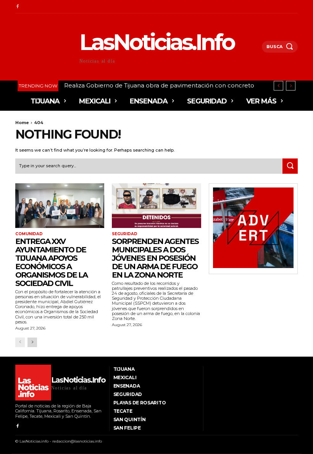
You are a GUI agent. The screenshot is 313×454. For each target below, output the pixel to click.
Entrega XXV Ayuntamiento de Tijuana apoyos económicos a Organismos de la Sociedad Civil (51, 262)
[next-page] (32, 342)
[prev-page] (20, 342)
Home (22, 122)
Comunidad (29, 234)
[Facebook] (17, 7)
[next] (290, 85)
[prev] (278, 85)
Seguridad (124, 234)
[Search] (290, 166)
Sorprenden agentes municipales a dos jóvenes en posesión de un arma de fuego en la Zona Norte (155, 258)
